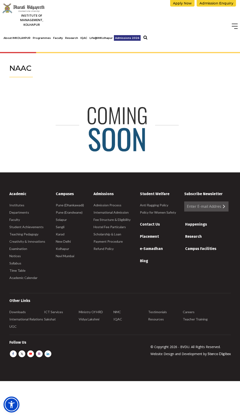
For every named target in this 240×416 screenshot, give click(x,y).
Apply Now (182, 3)
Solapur (61, 220)
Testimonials (157, 312)
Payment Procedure (108, 241)
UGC (13, 326)
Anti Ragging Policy (154, 205)
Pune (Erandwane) (69, 212)
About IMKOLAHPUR (17, 38)
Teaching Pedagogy (23, 234)
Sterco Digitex (219, 353)
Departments (19, 212)
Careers (189, 312)
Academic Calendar (23, 278)
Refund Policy (104, 249)
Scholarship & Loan (107, 234)
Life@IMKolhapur (101, 38)
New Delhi (63, 241)
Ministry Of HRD (91, 312)
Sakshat (50, 319)
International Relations (26, 319)
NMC (117, 312)
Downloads (17, 312)
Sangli (60, 227)
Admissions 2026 (127, 38)
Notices (15, 256)
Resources (156, 319)
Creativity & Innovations (27, 241)
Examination (18, 249)
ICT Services (53, 312)
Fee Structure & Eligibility (112, 220)
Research (71, 38)
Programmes (42, 38)
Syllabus (15, 263)
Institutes (16, 205)
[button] (11, 404)
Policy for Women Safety (158, 212)
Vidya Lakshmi (89, 319)
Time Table (17, 270)
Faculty (58, 38)
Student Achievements (26, 227)
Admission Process (107, 205)
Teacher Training (195, 319)
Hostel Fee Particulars (110, 227)
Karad (60, 234)
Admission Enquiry (216, 3)
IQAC (83, 38)
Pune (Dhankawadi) (70, 205)
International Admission (111, 212)
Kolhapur (62, 249)
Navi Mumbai (65, 256)
